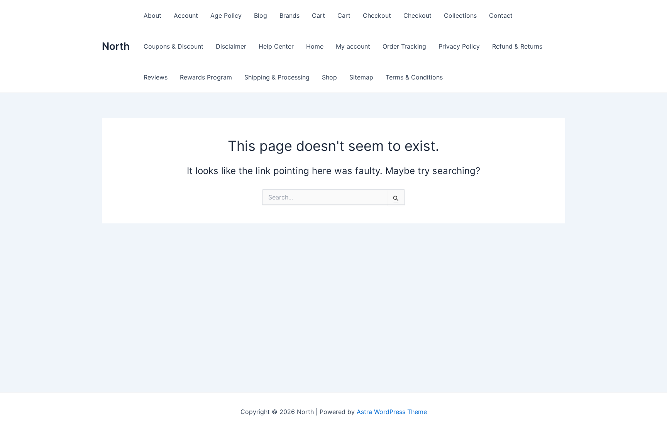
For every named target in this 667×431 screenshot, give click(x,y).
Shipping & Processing (277, 77)
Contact (501, 15)
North (116, 46)
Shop (329, 77)
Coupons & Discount (173, 46)
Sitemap (361, 77)
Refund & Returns (517, 46)
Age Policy (226, 15)
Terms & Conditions (414, 77)
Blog (260, 15)
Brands (289, 15)
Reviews (156, 77)
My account (353, 46)
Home (314, 46)
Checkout (377, 15)
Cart (318, 15)
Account (186, 15)
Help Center (276, 46)
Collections (460, 15)
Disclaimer (231, 46)
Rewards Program (206, 77)
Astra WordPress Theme (392, 412)
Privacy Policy (459, 46)
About (152, 15)
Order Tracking (404, 46)
